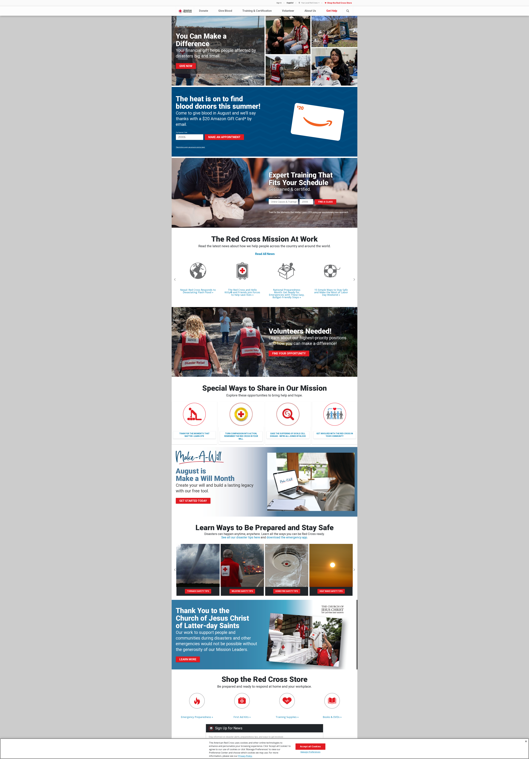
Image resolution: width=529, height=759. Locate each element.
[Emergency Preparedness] (197, 701)
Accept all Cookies (310, 746)
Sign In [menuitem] (279, 3)
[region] (264, 748)
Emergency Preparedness (196, 717)
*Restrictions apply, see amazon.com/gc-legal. (190, 147)
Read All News (265, 254)
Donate (203, 10)
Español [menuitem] (290, 3)
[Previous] (175, 279)
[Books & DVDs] (332, 701)
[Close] (526, 741)
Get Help (331, 10)
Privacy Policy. (245, 755)
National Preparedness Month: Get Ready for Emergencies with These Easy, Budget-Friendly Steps (286, 293)
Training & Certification (257, 10)
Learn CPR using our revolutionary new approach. (325, 212)
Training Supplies (286, 717)
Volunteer (288, 10)
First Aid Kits (241, 717)
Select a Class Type (274, 197)
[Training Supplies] (287, 701)
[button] (347, 11)
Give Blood (225, 10)
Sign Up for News (228, 728)
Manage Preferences (310, 751)
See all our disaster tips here (240, 537)
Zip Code (302, 197)
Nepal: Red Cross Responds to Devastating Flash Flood (198, 291)
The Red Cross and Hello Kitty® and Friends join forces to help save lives (242, 292)
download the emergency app (287, 537)
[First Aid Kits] (242, 701)
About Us (310, 10)
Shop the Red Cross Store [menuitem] (339, 3)
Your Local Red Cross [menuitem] (309, 3)
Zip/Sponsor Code (181, 132)
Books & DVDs (331, 717)
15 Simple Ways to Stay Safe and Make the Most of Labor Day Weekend (331, 292)
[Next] (354, 279)
